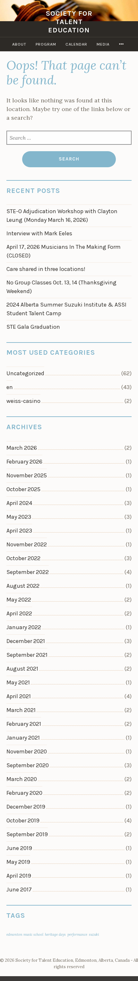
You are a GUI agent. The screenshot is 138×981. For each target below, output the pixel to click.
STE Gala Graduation (33, 326)
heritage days (55, 934)
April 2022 (19, 613)
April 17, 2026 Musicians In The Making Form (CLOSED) (63, 251)
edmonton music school (24, 934)
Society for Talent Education (69, 21)
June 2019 (19, 848)
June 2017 (19, 889)
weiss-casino (23, 400)
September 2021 (26, 654)
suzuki (94, 934)
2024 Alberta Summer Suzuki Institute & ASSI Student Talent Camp (66, 309)
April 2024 (19, 503)
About (19, 44)
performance (77, 934)
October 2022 (23, 558)
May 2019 (18, 861)
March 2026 (21, 447)
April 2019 (18, 875)
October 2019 (22, 820)
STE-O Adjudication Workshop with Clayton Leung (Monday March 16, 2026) (61, 215)
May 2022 (18, 599)
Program (46, 44)
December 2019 (25, 806)
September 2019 (27, 834)
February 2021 (23, 723)
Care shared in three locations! (45, 269)
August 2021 (22, 668)
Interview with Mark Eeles (39, 233)
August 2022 (22, 585)
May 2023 (18, 516)
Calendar (76, 44)
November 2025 (26, 475)
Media (103, 44)
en (9, 387)
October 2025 (23, 489)
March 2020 (21, 779)
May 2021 (18, 682)
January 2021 (23, 737)
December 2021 (25, 641)
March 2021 (21, 710)
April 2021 (18, 696)
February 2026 (24, 461)
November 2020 (26, 751)
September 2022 (27, 572)
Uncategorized (25, 373)
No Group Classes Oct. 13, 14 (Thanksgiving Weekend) (61, 287)
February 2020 (24, 792)
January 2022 (23, 627)
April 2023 (19, 530)
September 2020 (27, 765)
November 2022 (26, 544)
